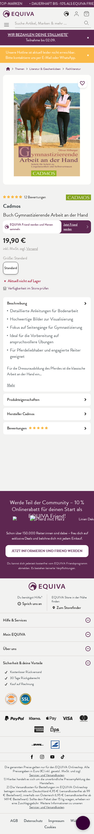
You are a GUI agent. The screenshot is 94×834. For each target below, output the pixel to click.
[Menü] (7, 23)
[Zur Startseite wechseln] (18, 14)
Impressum (56, 820)
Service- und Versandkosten (46, 775)
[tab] (47, 344)
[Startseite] (8, 69)
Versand (32, 248)
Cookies (50, 827)
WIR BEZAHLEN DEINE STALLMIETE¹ (38, 35)
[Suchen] (86, 23)
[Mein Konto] (76, 13)
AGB (14, 820)
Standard (11, 269)
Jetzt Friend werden (70, 227)
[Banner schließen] (88, 38)
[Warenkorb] (86, 13)
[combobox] (48, 23)
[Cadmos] (78, 200)
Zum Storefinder (69, 607)
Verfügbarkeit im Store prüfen (28, 288)
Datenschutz (33, 820)
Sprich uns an (32, 603)
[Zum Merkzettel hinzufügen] (82, 83)
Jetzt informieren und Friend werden (47, 551)
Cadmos (12, 206)
